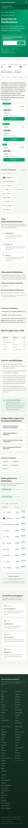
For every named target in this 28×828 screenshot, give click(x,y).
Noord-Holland (18, 712)
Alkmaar (17, 729)
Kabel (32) (4, 500)
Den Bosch (17, 753)
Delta (8, 549)
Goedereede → (15, 465)
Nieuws (3, 797)
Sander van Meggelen (6, 808)
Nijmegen (3, 760)
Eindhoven (3, 745)
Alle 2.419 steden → (19, 760)
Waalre (2, 768)
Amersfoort (17, 734)
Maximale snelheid (5, 803)
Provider (16, 503)
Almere (2, 729)
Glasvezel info (4, 795)
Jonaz (2, 717)
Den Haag (3, 742)
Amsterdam (4, 732)
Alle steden (3, 800)
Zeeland (17, 720)
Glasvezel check (5, 788)
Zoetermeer (4, 771)
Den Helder (17, 758)
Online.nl (9, 543)
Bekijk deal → (14, 118)
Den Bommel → (16, 461)
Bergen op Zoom (19, 747)
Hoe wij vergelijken (5, 780)
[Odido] (22, 59)
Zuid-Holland (18, 723)
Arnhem (3, 737)
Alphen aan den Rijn (20, 732)
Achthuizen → (5, 461)
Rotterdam (3, 763)
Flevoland (17, 697)
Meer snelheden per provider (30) (14, 573)
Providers (8, 77)
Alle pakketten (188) (6, 489)
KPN (7, 536)
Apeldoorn (3, 734)
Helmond (3, 755)
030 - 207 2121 (17, 817)
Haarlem (3, 753)
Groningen (17, 704)
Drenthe (17, 694)
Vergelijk (20, 77)
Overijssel (17, 715)
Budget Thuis (9, 518)
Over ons (3, 777)
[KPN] (12, 59)
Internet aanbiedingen (6, 785)
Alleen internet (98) (17, 489)
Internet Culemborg (5, 758)
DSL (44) (10, 500)
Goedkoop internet (5, 805)
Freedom (9, 567)
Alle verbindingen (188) (7, 496)
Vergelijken (3, 782)
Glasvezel (15, 77)
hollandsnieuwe (10, 524)
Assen (16, 745)
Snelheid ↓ (11, 503)
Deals (3, 77)
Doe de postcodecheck (18, 578)
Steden (6, 12)
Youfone (9, 512)
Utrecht (17, 717)
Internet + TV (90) (5, 492)
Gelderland (17, 702)
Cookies (11, 823)
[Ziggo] (17, 59)
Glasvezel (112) (17, 496)
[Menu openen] (26, 2)
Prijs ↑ (7, 503)
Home (2, 12)
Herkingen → (5, 468)
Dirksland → (5, 465)
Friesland (17, 699)
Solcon (8, 561)
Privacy (16, 823)
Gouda (2, 747)
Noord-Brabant (18, 710)
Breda (2, 739)
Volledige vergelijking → (14, 576)
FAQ (25, 77)
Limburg (17, 707)
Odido (7, 530)
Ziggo (8, 555)
